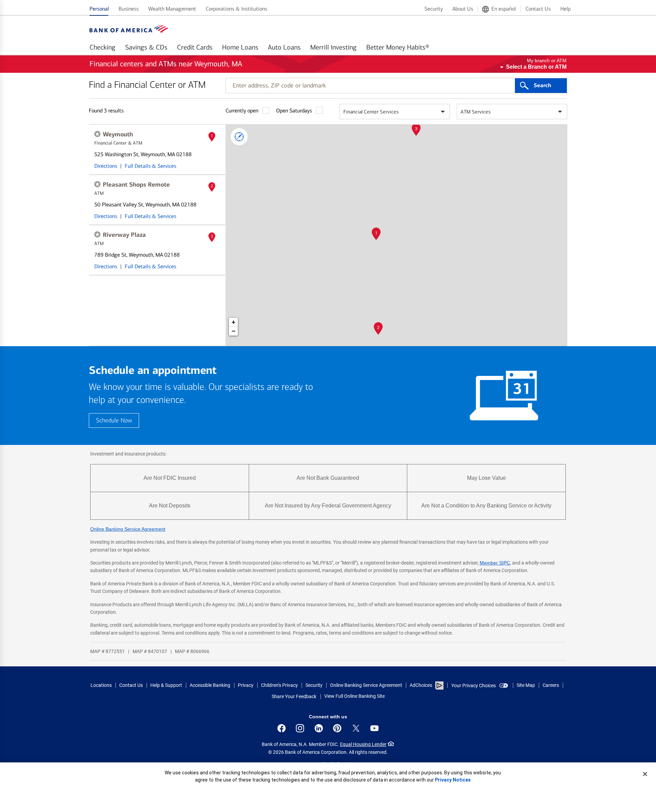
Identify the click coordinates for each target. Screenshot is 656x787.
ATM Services (476, 112)
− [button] (233, 331)
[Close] (645, 774)
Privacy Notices (453, 780)
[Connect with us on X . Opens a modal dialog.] (356, 728)
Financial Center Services (371, 112)
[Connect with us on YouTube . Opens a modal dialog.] (374, 728)
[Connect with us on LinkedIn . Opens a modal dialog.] (319, 728)
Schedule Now (114, 420)
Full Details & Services (150, 166)
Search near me (239, 136)
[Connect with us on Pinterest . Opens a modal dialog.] (337, 728)
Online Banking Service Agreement (127, 529)
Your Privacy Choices (473, 685)
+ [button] (233, 322)
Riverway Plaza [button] (124, 235)
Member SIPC (495, 563)
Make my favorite (97, 134)
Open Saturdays (294, 110)
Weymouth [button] (118, 134)
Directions (105, 166)
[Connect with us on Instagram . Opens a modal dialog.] (300, 728)
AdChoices (421, 685)
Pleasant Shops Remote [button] (136, 184)
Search (542, 85)
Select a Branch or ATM (536, 67)
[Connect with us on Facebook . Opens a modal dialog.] (281, 728)
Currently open (242, 110)
